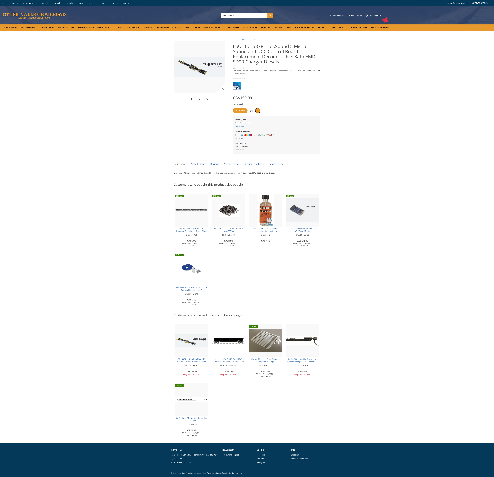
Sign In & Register (337, 15)
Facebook (261, 455)
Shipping (295, 455)
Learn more (239, 126)
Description (180, 163)
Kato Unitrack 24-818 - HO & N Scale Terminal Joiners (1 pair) (191, 288)
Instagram (261, 462)
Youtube (260, 458)
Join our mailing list (230, 455)
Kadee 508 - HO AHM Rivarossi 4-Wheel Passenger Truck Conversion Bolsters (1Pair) (302, 361)
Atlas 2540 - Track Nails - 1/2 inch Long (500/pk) (228, 229)
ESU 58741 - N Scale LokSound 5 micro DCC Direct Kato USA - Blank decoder (191, 361)
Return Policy (276, 163)
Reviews (214, 163)
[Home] (83, 15)
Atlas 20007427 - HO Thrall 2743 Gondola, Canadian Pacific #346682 (228, 360)
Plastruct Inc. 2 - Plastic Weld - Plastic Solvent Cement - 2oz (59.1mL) (266, 231)
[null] (191, 99)
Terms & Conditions (299, 458)
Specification (198, 163)
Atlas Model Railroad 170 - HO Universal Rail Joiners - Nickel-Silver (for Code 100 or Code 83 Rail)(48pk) (191, 231)
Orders (351, 15)
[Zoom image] (223, 90)
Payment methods (254, 163)
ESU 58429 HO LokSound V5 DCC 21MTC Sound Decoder (302, 229)
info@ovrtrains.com (182, 462)
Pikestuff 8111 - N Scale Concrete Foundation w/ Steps (265, 360)
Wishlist (359, 15)
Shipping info (231, 163)
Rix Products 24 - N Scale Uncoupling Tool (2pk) (191, 419)
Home (235, 40)
